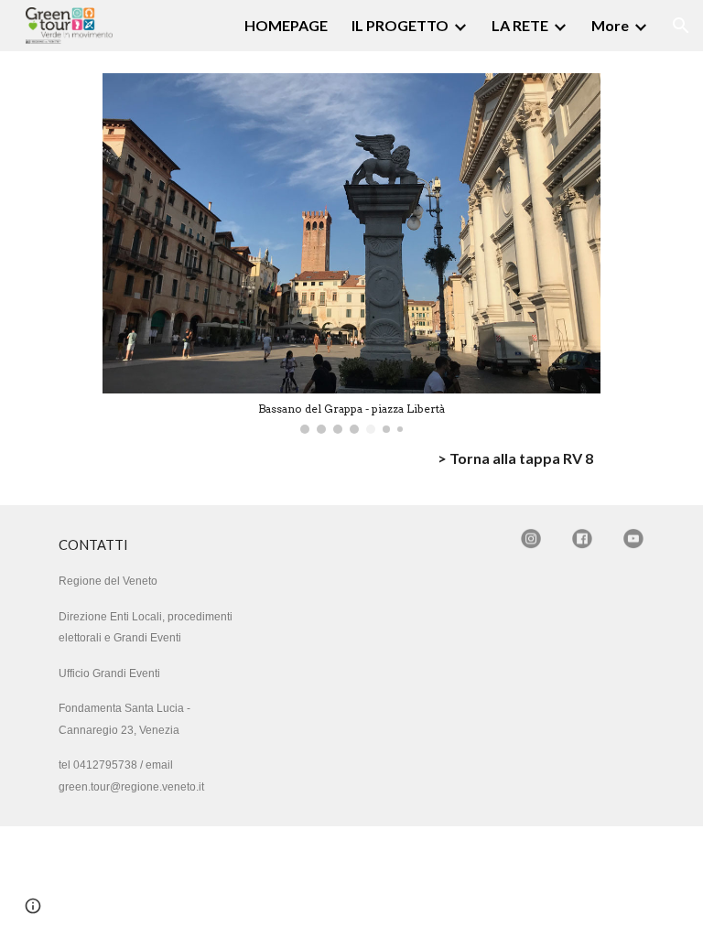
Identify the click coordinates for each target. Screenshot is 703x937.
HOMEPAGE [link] (286, 25)
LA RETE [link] (520, 25)
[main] (351, 458)
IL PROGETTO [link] (400, 25)
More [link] (610, 25)
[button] (681, 26)
